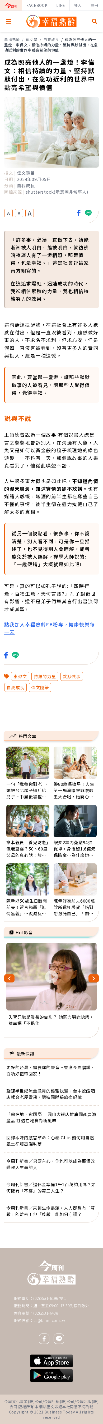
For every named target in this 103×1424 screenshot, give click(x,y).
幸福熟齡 (12, 39)
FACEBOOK (36, 5)
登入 (78, 5)
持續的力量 (45, 676)
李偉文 (20, 676)
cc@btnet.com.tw (49, 1320)
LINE (60, 5)
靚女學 (32, 39)
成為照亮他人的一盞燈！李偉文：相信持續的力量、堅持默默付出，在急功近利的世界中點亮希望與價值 (51, 45)
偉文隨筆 (40, 687)
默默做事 (72, 676)
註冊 (95, 5)
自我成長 (51, 39)
